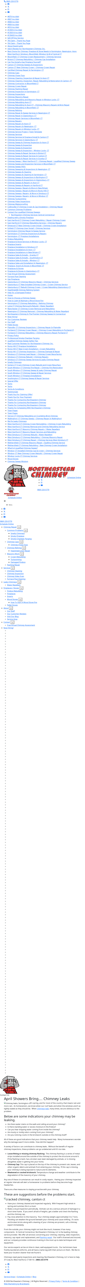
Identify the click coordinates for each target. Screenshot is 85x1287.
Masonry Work (13, 554)
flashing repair (46, 1237)
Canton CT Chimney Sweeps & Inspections (25, 65)
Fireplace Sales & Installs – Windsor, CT (24, 260)
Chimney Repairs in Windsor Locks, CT (23, 129)
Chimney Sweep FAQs (17, 166)
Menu (10, 505)
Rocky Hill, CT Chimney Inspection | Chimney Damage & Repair (34, 351)
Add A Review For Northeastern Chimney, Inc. (26, 48)
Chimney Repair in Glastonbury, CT (22, 115)
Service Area (12, 619)
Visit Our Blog (13, 616)
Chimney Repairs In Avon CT (19, 124)
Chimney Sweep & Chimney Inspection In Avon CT (28, 142)
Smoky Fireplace (17, 536)
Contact (7, 622)
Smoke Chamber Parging (21, 539)
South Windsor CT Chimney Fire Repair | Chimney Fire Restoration (35, 367)
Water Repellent (13, 585)
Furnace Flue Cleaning (17, 276)
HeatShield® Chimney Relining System (24, 290)
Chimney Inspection (15, 573)
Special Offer (13, 381)
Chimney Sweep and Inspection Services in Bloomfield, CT (32, 164)
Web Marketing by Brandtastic (16, 1284)
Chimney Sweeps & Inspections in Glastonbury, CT (28, 180)
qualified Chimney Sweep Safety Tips (23, 341)
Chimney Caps (13, 73)
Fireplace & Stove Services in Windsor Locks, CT (27, 241)
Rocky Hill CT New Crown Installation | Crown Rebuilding (31, 349)
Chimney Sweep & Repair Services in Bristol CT (27, 153)
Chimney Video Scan (15, 576)
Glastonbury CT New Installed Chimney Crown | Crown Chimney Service (38, 284)
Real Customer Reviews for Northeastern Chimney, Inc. (30, 343)
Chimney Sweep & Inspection (20, 145)
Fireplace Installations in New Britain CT (24, 252)
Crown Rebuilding (18, 557)
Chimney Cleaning (14, 571)
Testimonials (13, 392)
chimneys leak (43, 1108)
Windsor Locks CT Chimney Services (22, 456)
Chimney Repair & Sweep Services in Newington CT (29, 113)
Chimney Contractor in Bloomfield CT (23, 83)
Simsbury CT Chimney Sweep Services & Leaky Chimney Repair (34, 359)
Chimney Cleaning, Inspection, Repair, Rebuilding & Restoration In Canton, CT (40, 81)
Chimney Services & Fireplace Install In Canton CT (28, 137)
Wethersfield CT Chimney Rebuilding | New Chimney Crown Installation (37, 445)
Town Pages (13, 410)
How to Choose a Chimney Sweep (22, 298)
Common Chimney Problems (20, 209)
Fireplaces (11, 593)
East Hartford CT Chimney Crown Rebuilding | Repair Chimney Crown (37, 220)
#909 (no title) (13, 24)
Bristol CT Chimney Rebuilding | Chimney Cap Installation (31, 59)
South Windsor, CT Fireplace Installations (24, 375)
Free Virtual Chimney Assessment (21, 274)
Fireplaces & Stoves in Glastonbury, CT (23, 271)
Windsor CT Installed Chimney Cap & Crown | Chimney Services (34, 451)
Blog (34, 1276)
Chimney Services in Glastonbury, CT (23, 140)
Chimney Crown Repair (17, 86)
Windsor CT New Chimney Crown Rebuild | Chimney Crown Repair (35, 453)
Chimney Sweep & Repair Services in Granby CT (27, 158)
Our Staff (11, 322)
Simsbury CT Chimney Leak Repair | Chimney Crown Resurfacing (35, 354)
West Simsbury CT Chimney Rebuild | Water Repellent (30, 434)
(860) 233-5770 (12, 1)
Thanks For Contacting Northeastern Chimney (27, 400)
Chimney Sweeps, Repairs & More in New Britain (28, 188)
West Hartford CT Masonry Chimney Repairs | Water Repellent (34, 429)
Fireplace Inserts (14, 244)
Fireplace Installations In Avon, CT (22, 249)
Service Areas (9, 1276)
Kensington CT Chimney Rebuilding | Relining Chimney (30, 303)
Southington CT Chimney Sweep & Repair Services (28, 378)
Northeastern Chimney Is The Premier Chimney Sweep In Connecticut (37, 314)
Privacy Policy (13, 335)
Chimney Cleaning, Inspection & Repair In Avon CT (28, 78)
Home (10, 295)
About (6, 608)
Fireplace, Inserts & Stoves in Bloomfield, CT (26, 266)
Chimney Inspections (16, 94)
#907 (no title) (13, 19)
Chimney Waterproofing (18, 204)
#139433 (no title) (15, 35)
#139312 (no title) (15, 30)
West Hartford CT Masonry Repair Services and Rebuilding (32, 432)
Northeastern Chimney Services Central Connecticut (33, 215)
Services (7, 568)
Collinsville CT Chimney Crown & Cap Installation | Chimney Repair (35, 207)
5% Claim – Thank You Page (19, 43)
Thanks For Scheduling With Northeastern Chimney (29, 408)
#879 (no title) (13, 16)
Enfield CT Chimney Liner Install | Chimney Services (29, 228)
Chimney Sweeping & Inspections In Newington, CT (29, 169)
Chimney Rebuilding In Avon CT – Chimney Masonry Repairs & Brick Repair (39, 105)
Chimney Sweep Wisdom (18, 461)
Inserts (10, 596)
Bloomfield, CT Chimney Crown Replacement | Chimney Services (34, 57)
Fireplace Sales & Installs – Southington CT (25, 258)
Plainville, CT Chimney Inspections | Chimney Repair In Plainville (34, 327)
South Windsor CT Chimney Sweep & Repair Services (29, 373)
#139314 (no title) (15, 32)
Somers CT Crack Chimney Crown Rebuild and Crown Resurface (34, 365)
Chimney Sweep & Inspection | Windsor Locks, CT (28, 150)
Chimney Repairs (15, 121)
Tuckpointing (16, 559)
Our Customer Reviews (17, 319)
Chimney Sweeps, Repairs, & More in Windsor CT (28, 196)
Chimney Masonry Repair (18, 97)
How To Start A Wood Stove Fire (24, 602)
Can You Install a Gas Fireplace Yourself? (24, 62)
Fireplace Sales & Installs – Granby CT (23, 255)
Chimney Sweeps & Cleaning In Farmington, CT (27, 174)
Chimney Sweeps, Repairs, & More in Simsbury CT (28, 193)
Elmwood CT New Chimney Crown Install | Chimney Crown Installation (37, 225)
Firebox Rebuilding (15, 239)
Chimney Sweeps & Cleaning (19, 172)
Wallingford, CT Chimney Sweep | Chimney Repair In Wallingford (35, 418)
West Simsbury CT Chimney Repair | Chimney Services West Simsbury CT (38, 440)
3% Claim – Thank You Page (19, 40)
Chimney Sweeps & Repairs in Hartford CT (25, 185)
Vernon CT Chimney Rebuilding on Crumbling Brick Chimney (33, 416)
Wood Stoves (13, 459)
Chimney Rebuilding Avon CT (19, 102)
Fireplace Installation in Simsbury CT (23, 247)
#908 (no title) (13, 22)
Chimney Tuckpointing (17, 199)
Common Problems (15, 530)
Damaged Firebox (18, 562)
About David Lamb (15, 46)
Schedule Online (15, 497)
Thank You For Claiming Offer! (20, 394)
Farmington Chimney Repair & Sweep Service (26, 231)
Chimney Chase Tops (16, 75)
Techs (10, 384)
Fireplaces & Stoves (16, 268)
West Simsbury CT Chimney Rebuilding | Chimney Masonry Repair (35, 437)
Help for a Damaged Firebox (19, 292)
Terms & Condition (70, 1281)
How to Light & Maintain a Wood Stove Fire (25, 300)
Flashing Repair (13, 565)
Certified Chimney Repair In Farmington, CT (26, 70)
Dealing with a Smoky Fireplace (21, 217)
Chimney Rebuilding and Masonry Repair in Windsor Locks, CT (33, 99)
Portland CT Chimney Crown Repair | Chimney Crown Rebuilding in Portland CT (41, 330)
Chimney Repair (10, 527)
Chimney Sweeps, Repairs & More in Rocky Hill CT (28, 191)
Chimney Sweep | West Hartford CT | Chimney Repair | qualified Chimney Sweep (41, 161)
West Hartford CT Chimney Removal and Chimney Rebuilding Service (36, 426)
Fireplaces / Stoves (11, 588)
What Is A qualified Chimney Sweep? (23, 448)
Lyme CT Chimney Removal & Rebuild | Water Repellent (31, 306)
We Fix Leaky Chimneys (17, 421)
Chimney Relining (15, 110)
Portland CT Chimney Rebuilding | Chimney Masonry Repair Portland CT (38, 333)
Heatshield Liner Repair (20, 551)
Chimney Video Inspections (19, 201)
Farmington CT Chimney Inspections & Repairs (27, 233)
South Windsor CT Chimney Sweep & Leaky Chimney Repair (32, 370)
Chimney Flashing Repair (18, 89)
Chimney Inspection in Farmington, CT (23, 91)
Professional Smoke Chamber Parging (24, 338)
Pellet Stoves (13, 325)
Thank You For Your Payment (20, 397)
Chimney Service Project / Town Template (25, 132)
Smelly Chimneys (15, 362)
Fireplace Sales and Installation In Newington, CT (28, 263)
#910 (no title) (13, 27)
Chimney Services (15, 134)
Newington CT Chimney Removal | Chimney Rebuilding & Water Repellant (38, 311)
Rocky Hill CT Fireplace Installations (22, 346)
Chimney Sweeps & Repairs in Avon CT (23, 182)
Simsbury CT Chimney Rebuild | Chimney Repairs (28, 357)
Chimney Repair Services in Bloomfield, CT (25, 118)
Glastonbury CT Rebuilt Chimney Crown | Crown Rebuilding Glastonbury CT (39, 287)
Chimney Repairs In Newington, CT (22, 126)
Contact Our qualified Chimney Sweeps (24, 212)
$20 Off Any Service (16, 38)
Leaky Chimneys (10, 582)
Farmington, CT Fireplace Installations (23, 236)
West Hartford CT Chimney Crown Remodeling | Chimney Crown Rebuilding (39, 424)
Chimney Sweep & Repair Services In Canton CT (27, 156)
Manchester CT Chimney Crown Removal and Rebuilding (31, 308)
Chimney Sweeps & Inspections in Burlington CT (28, 177)
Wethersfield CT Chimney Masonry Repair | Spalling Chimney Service (36, 442)
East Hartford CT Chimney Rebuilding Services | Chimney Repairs (35, 223)
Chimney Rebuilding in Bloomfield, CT (23, 107)
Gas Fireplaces (14, 279)
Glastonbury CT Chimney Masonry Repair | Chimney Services (33, 282)
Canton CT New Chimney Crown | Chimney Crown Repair (31, 67)
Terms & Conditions (16, 389)
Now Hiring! (12, 316)
